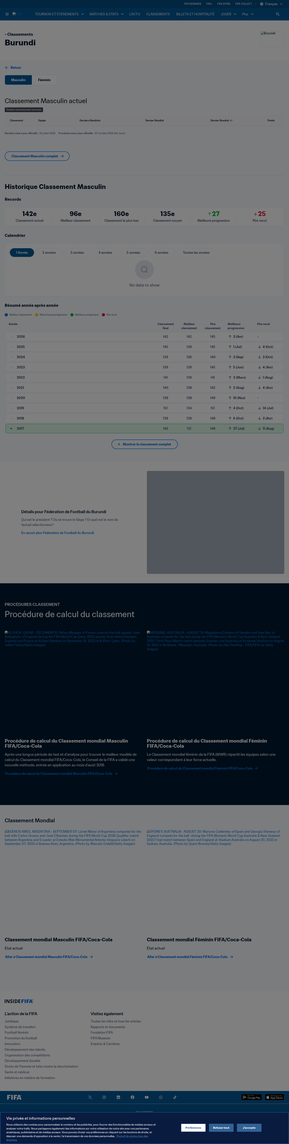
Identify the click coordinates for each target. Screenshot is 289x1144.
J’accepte (249, 1127)
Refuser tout (221, 1127)
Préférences (193, 1127)
